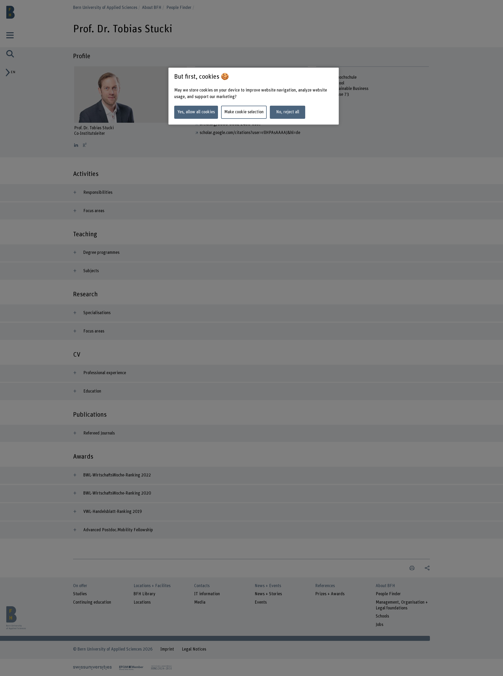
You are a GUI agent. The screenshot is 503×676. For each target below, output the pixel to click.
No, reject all (287, 112)
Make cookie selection (244, 112)
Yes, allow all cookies (196, 112)
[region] (253, 96)
